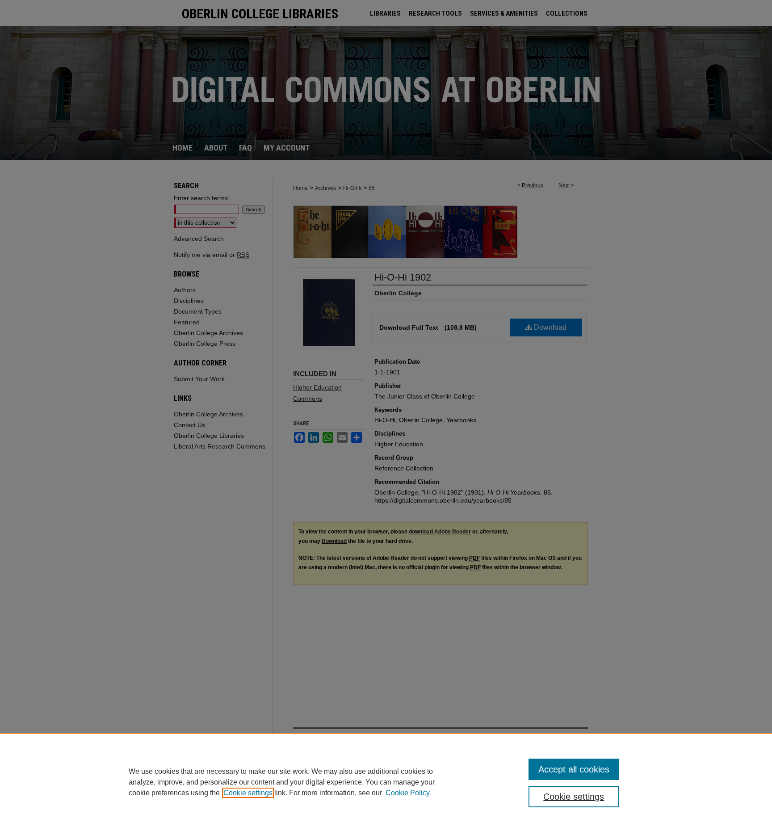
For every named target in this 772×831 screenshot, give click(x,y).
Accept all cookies (573, 769)
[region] (386, 782)
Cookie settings (248, 793)
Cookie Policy (408, 793)
